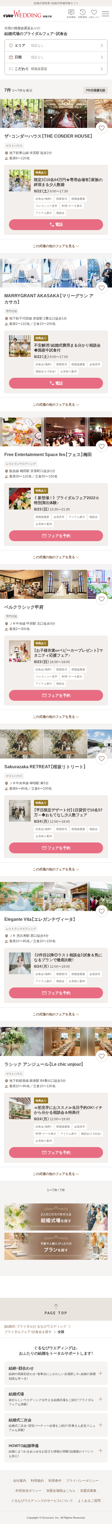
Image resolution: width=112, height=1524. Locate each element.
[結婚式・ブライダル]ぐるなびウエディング (35, 1326)
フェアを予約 (59, 536)
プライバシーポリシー (82, 1481)
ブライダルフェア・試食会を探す (28, 1332)
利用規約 (37, 1481)
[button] (56, 200)
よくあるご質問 (89, 1501)
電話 (59, 224)
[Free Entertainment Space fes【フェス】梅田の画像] (56, 431)
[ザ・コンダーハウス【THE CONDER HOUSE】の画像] (56, 113)
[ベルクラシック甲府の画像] (56, 584)
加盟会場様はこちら (61, 1491)
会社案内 (19, 1481)
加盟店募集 (88, 1491)
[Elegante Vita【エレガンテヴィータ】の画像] (56, 896)
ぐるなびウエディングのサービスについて (42, 1501)
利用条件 (54, 1481)
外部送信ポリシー (28, 1491)
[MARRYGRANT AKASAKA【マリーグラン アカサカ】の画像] (56, 273)
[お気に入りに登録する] (102, 128)
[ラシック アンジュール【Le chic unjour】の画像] (56, 1041)
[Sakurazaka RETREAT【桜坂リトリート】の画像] (56, 743)
